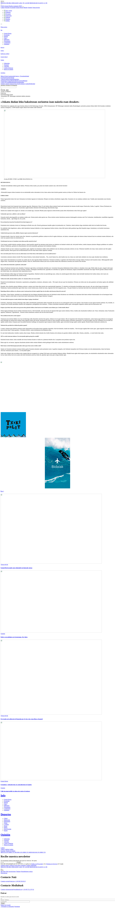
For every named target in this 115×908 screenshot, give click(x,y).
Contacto (11, 83)
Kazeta (17, 82)
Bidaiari (25, 80)
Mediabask (12, 82)
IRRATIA (3, 3)
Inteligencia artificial (5, 53)
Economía (12, 7)
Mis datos (3, 871)
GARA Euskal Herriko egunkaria (10, 6)
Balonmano (7, 821)
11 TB (45, 3)
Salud (27, 76)
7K (23, 3)
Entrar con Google (6, 905)
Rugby (6, 830)
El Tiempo (12, 851)
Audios (11, 79)
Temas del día (36, 7)
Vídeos (2, 79)
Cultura (3, 7)
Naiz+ (5, 38)
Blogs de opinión (8, 69)
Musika (13, 80)
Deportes (7, 7)
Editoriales (7, 63)
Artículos (6, 66)
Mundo (25, 7)
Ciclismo (6, 824)
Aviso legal (17, 83)
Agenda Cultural (4, 56)
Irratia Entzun (7, 80)
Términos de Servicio (51, 864)
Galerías (6, 79)
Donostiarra (7, 41)
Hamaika (21, 82)
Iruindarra (6, 44)
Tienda (12, 77)
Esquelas (8, 77)
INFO (20, 6)
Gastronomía (11, 76)
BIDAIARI (15, 3)
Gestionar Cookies (24, 83)
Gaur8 (8, 82)
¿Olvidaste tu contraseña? (7, 906)
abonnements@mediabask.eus (14, 889)
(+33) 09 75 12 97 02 (28, 889)
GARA (20, 3)
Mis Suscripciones (11, 871)
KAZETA (41, 3)
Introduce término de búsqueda (9, 85)
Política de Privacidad (37, 864)
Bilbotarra (6, 39)
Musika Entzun (19, 80)
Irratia (2, 80)
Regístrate (17, 906)
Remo (5, 826)
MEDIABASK (34, 3)
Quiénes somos (5, 83)
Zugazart (6, 65)
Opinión (30, 7)
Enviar (18, 862)
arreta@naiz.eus (10, 881)
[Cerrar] (1, 898)
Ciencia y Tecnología (20, 76)
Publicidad (32, 83)
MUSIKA (9, 3)
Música (3, 76)
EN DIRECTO (8, 852)
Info (1, 30)
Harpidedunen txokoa (27, 871)
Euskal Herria (19, 7)
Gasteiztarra (7, 42)
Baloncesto (7, 820)
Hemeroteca (16, 79)
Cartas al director (8, 68)
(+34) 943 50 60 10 (20, 881)
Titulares (18, 871)
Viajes (6, 76)
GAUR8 (27, 3)
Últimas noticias (4, 27)
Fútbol (5, 818)
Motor (5, 827)
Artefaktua (3, 72)
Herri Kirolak (7, 829)
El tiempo (3, 77)
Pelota (5, 823)
